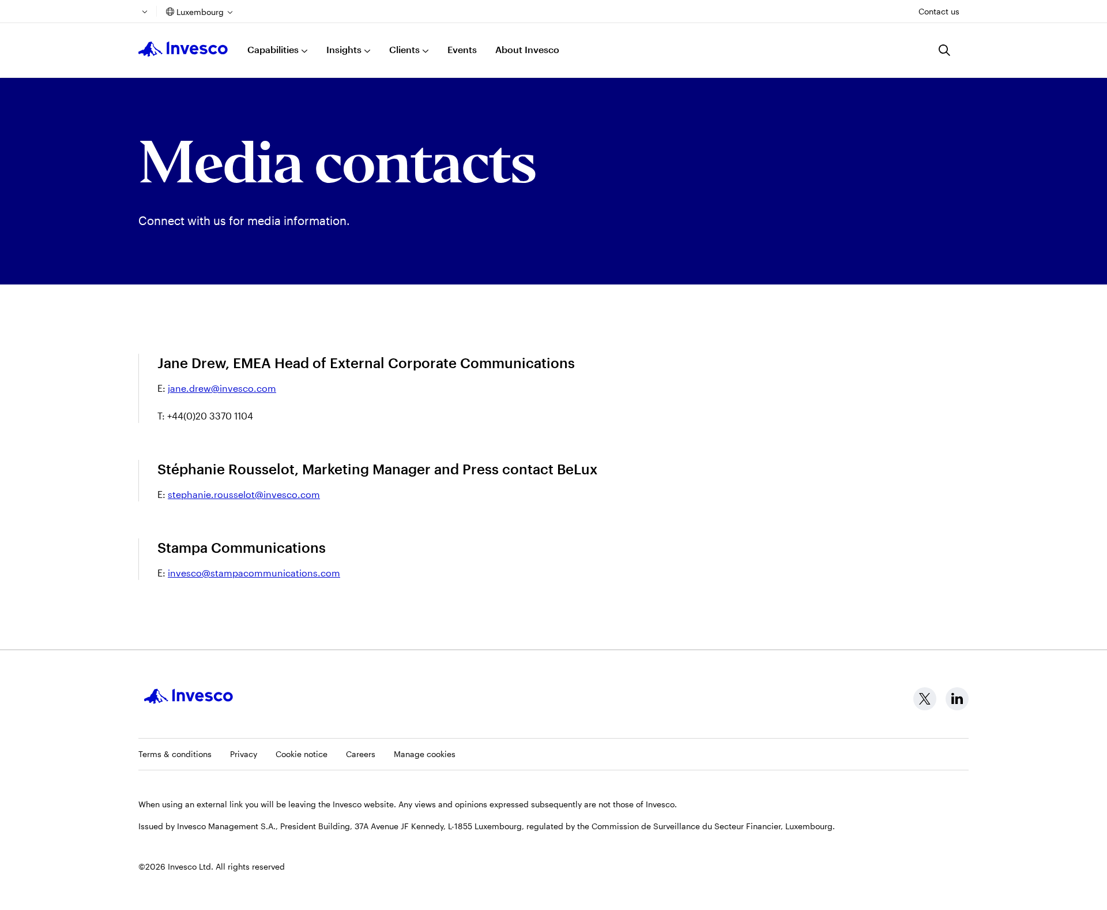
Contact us (938, 11)
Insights (344, 49)
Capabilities (273, 49)
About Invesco (527, 49)
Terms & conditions (175, 754)
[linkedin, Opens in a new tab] (957, 698)
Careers (360, 754)
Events (462, 49)
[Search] (944, 50)
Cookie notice (301, 754)
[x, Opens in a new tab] (924, 698)
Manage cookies (424, 754)
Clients (404, 49)
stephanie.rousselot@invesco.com (244, 494)
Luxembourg (200, 12)
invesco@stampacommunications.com (254, 572)
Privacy (243, 754)
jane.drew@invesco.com (222, 388)
